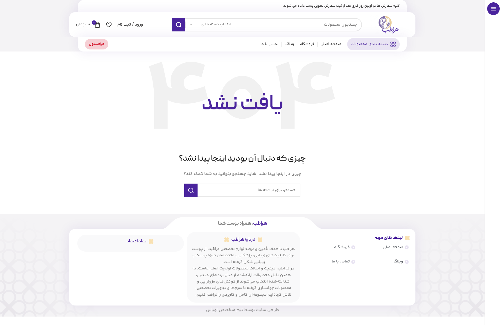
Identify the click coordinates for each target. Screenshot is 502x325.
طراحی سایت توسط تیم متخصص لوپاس (242, 310)
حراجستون (96, 44)
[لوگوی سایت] (388, 25)
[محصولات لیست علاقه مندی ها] (108, 25)
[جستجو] (178, 24)
